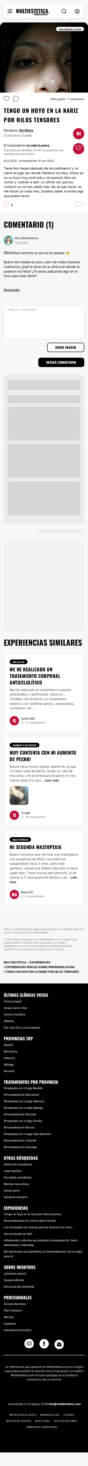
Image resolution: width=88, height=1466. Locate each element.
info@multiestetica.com (64, 1404)
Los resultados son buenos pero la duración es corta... (39, 1227)
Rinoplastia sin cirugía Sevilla (23, 1121)
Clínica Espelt (13, 1001)
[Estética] (32, 12)
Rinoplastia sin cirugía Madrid (23, 1088)
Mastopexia (20, 839)
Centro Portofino (14, 1014)
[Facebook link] (44, 1345)
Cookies (68, 1414)
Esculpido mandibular (18, 1177)
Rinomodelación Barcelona (21, 1094)
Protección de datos (22, 1414)
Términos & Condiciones (41, 1427)
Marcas (9, 1317)
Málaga (9, 1064)
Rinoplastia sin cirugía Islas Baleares (27, 1134)
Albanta (9, 1021)
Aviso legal (42, 1420)
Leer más (52, 780)
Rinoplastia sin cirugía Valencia (24, 1101)
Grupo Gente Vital (15, 1008)
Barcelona (10, 1051)
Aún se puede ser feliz (18, 1233)
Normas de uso (50, 1414)
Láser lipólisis (12, 1171)
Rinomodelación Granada (20, 1147)
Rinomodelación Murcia (19, 1127)
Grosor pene (12, 1190)
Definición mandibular (18, 1164)
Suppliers (10, 1323)
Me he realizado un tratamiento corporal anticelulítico (35, 676)
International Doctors (17, 1330)
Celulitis (18, 662)
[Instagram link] (29, 1345)
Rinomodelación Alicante (20, 1114)
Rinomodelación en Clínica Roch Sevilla (30, 1220)
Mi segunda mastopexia (35, 846)
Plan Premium (13, 1310)
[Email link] (59, 1344)
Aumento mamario (15, 1197)
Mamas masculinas (16, 1184)
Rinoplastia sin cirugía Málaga (23, 1107)
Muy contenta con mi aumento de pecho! (43, 756)
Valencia (9, 1058)
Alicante (9, 1071)
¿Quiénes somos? (15, 1273)
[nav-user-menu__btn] (77, 11)
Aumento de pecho (24, 745)
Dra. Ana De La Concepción (22, 1027)
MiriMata (26, 130)
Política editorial (65, 1420)
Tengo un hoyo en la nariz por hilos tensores (32, 1214)
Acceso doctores (15, 1304)
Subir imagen (65, 347)
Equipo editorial (14, 1280)
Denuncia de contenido (19, 1286)
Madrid (8, 1045)
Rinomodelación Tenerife (20, 1140)
